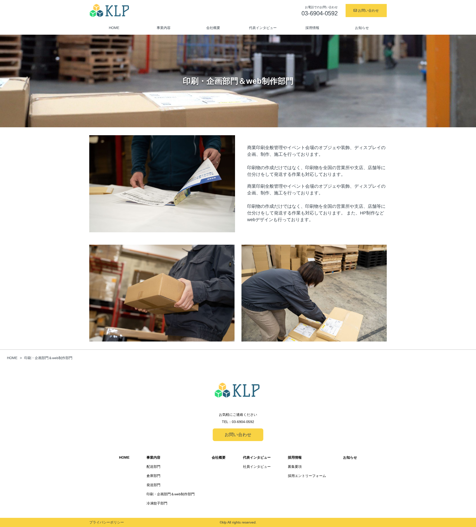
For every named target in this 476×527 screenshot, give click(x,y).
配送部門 (153, 467)
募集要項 (295, 467)
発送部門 (153, 485)
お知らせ (362, 28)
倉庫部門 (153, 476)
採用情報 (312, 28)
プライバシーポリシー (106, 522)
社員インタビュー (257, 467)
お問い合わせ (368, 10)
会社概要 (213, 28)
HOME (114, 28)
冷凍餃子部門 (157, 503)
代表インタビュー (263, 28)
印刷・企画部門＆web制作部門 (171, 494)
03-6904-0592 (243, 422)
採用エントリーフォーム (307, 476)
